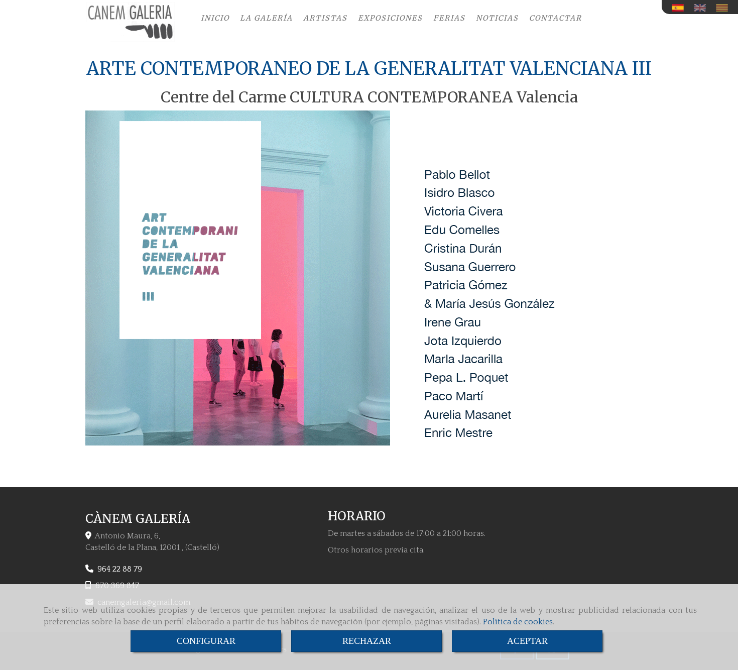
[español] (680, 8)
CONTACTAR (555, 18)
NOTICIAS (497, 18)
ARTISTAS (325, 18)
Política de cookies (518, 621)
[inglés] (702, 8)
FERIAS (449, 18)
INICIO (215, 18)
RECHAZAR (366, 641)
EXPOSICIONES (390, 18)
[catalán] (724, 8)
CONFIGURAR (206, 641)
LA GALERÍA (266, 18)
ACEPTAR (527, 641)
